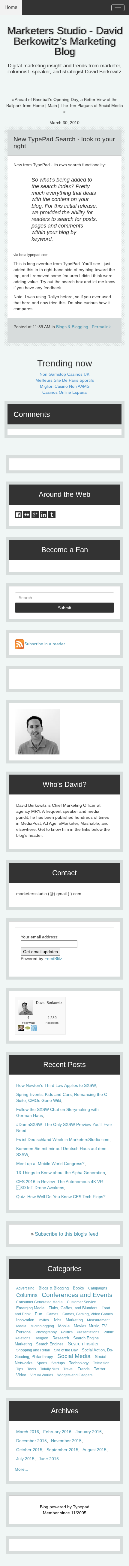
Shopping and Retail (33, 1350)
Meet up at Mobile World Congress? (50, 1163)
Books (78, 1288)
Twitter (99, 1369)
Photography (46, 1332)
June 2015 (49, 1458)
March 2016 (27, 1431)
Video (21, 1375)
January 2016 (89, 1431)
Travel (68, 1369)
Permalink (101, 326)
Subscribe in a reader (44, 643)
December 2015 (31, 1440)
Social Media (74, 1356)
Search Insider (83, 1343)
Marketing (74, 1320)
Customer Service (81, 1302)
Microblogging (42, 1326)
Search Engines (50, 1344)
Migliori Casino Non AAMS (64, 386)
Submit (64, 607)
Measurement (98, 1320)
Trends (84, 1369)
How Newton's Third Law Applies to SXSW (56, 1085)
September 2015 (62, 1449)
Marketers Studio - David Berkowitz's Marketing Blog (64, 41)
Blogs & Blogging (72, 326)
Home (10, 7)
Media (21, 1326)
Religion (41, 1338)
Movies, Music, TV (90, 1326)
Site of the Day (66, 1350)
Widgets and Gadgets (74, 1375)
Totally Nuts (49, 1369)
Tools (31, 1369)
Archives (64, 1411)
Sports (42, 1363)
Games (52, 1314)
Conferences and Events (77, 1294)
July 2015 (25, 1458)
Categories (64, 1269)
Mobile (64, 1326)
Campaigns (97, 1288)
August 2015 (94, 1449)
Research (60, 1338)
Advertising (25, 1288)
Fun (38, 1313)
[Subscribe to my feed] (19, 643)
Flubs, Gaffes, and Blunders (73, 1308)
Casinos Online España (64, 392)
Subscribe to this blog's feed (66, 1234)
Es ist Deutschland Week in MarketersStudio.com (63, 1139)
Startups (58, 1363)
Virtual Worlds (41, 1375)
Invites (43, 1320)
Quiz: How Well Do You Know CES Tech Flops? (61, 1196)
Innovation (25, 1320)
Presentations (88, 1332)
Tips (19, 1369)
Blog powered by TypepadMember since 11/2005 (64, 1509)
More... (21, 1469)
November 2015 (66, 1440)
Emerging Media (30, 1308)
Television (101, 1363)
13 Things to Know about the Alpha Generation (60, 1172)
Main (52, 105)
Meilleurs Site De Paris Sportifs (64, 380)
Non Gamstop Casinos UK (64, 374)
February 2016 (57, 1431)
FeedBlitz (53, 958)
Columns (27, 1295)
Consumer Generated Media (39, 1302)
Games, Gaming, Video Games (87, 1314)
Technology (79, 1363)
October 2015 (29, 1449)
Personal (24, 1332)
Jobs (57, 1320)
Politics (67, 1332)
